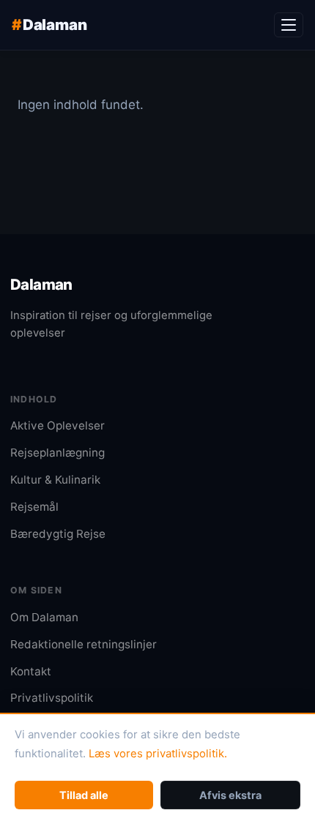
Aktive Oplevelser (57, 425)
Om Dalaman (44, 617)
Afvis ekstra (230, 795)
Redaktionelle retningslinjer (83, 644)
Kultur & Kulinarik (55, 480)
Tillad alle (83, 795)
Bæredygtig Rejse (57, 534)
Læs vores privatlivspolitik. (158, 753)
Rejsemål (34, 507)
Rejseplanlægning (57, 453)
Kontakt (30, 671)
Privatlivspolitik (51, 698)
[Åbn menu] (288, 24)
